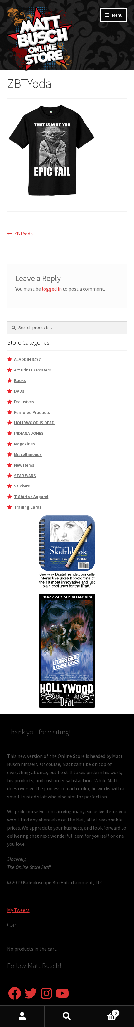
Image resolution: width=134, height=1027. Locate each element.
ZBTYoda (23, 234)
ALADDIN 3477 (27, 359)
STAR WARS (25, 475)
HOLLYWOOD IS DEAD (34, 422)
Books (20, 380)
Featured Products (32, 412)
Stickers (22, 486)
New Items (24, 465)
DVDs (19, 391)
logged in (52, 289)
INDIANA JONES (29, 433)
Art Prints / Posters (32, 370)
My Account (22, 1016)
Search (67, 1016)
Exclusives (24, 402)
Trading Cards (27, 507)
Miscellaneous (28, 454)
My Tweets (18, 910)
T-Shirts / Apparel (31, 496)
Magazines (24, 444)
